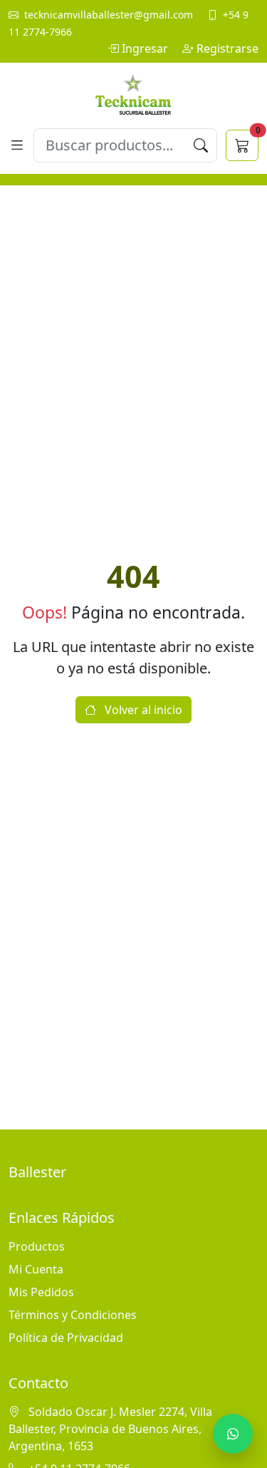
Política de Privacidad (66, 1337)
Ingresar (146, 48)
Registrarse (227, 48)
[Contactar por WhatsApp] (233, 1434)
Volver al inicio (142, 710)
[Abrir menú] (17, 145)
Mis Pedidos (41, 1292)
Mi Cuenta (36, 1269)
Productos (37, 1246)
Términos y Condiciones (73, 1315)
